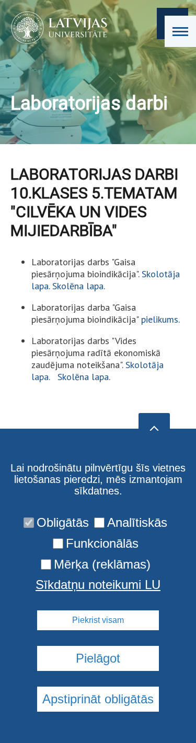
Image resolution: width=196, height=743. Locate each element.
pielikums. (160, 319)
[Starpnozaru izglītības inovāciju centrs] (55, 27)
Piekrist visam (98, 620)
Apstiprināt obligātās (98, 699)
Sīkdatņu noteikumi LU (98, 584)
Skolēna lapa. (78, 286)
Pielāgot (98, 658)
